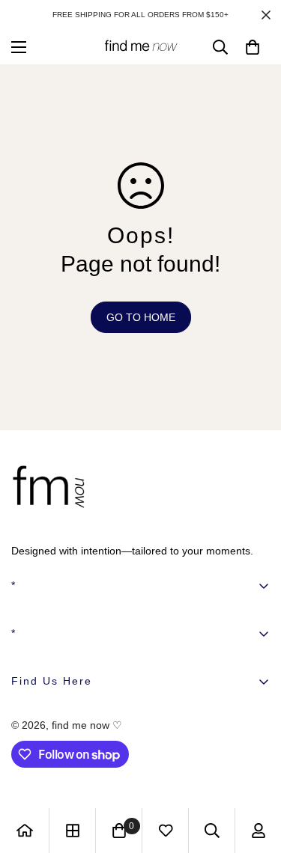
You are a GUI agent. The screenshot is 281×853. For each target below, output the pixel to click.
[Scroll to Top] (254, 774)
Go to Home (140, 317)
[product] (25, 831)
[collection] (72, 830)
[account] (258, 830)
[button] (252, 47)
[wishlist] (165, 830)
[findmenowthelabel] (141, 47)
